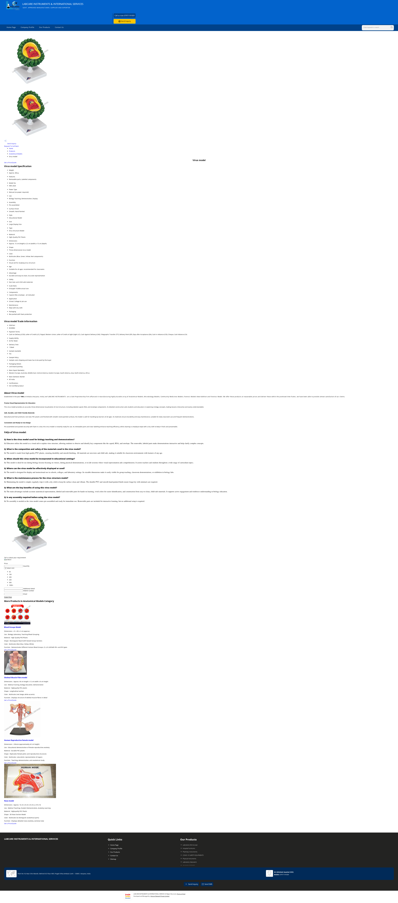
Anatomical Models (15, 154)
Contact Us (59, 27)
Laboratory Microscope (190, 845)
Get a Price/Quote (10, 163)
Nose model (9, 801)
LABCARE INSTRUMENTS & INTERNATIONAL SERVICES (52, 5)
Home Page (11, 27)
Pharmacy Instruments (190, 852)
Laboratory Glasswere (190, 862)
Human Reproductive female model (18, 740)
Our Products (44, 27)
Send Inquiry (126, 21)
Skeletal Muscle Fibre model (15, 677)
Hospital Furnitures (189, 848)
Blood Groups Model (12, 627)
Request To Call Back (11, 146)
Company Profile (27, 27)
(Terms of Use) (181, 894)
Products (12, 151)
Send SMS (208, 884)
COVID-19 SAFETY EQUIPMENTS (193, 855)
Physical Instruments (189, 859)
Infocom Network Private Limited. (159, 896)
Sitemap (113, 859)
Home (11, 148)
